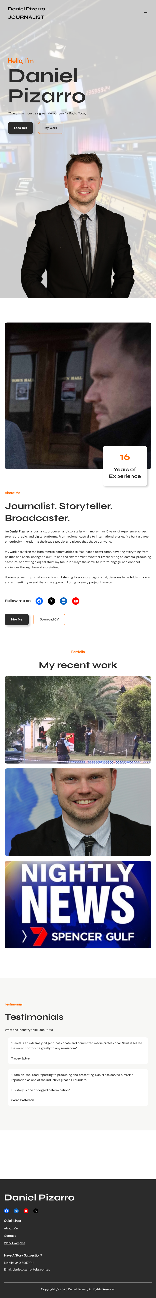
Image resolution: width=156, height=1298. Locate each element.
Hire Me (16, 619)
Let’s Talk (20, 128)
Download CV (49, 619)
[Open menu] (145, 13)
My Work (50, 128)
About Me (11, 1228)
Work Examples (14, 1243)
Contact (10, 1236)
